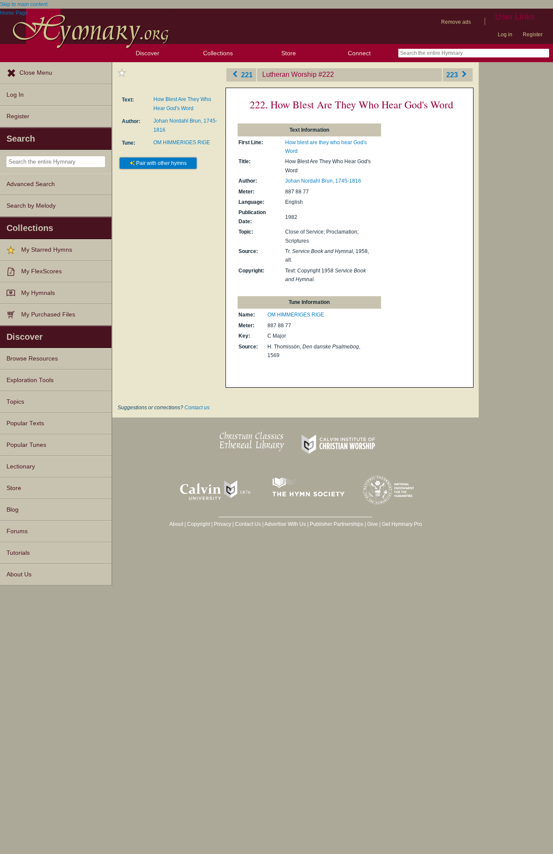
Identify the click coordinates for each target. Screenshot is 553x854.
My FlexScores (41, 271)
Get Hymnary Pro (402, 524)
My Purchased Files (48, 314)
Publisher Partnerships (336, 524)
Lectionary (20, 466)
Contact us (197, 408)
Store (288, 53)
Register (533, 35)
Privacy (222, 524)
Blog (12, 509)
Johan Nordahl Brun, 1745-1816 (323, 181)
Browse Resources (32, 358)
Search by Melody (31, 205)
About (176, 524)
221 (246, 74)
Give (372, 524)
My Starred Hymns (46, 250)
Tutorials (18, 553)
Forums (17, 531)
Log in (505, 35)
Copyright (198, 524)
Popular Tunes (26, 445)
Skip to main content (24, 4)
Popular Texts (25, 423)
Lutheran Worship (289, 74)
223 (453, 74)
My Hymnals (38, 293)
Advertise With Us (285, 524)
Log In (15, 95)
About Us (19, 574)
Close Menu (35, 73)
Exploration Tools (30, 380)
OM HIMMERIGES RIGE (181, 142)
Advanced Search (30, 184)
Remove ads (456, 22)
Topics (15, 402)
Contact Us (248, 524)
